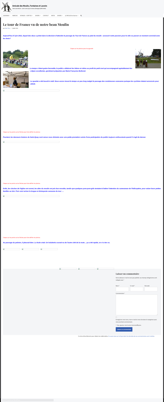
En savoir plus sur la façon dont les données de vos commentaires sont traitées (131, 336)
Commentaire (120, 293)
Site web (147, 286)
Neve (3, 400)
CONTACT (46, 15)
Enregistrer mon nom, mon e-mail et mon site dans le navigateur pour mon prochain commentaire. (136, 321)
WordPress (17, 400)
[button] (9, 15)
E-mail (132, 286)
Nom (117, 286)
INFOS (53, 15)
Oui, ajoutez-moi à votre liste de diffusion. (129, 325)
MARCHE (15, 15)
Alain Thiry (7, 28)
